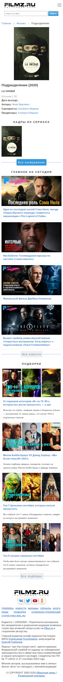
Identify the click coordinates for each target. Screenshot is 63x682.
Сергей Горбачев (12, 642)
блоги (56, 608)
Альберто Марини (28, 108)
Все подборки (31, 576)
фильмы (33, 608)
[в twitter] (28, 601)
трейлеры (8, 608)
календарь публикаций (45, 612)
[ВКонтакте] (21, 601)
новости (20, 608)
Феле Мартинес (21, 104)
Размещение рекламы (31, 675)
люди (5, 612)
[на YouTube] (35, 601)
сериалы (45, 608)
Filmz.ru (48, 628)
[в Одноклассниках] (42, 601)
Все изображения (31, 162)
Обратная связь (46, 672)
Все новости (31, 354)
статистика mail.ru (14, 616)
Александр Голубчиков (23, 639)
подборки (20, 612)
